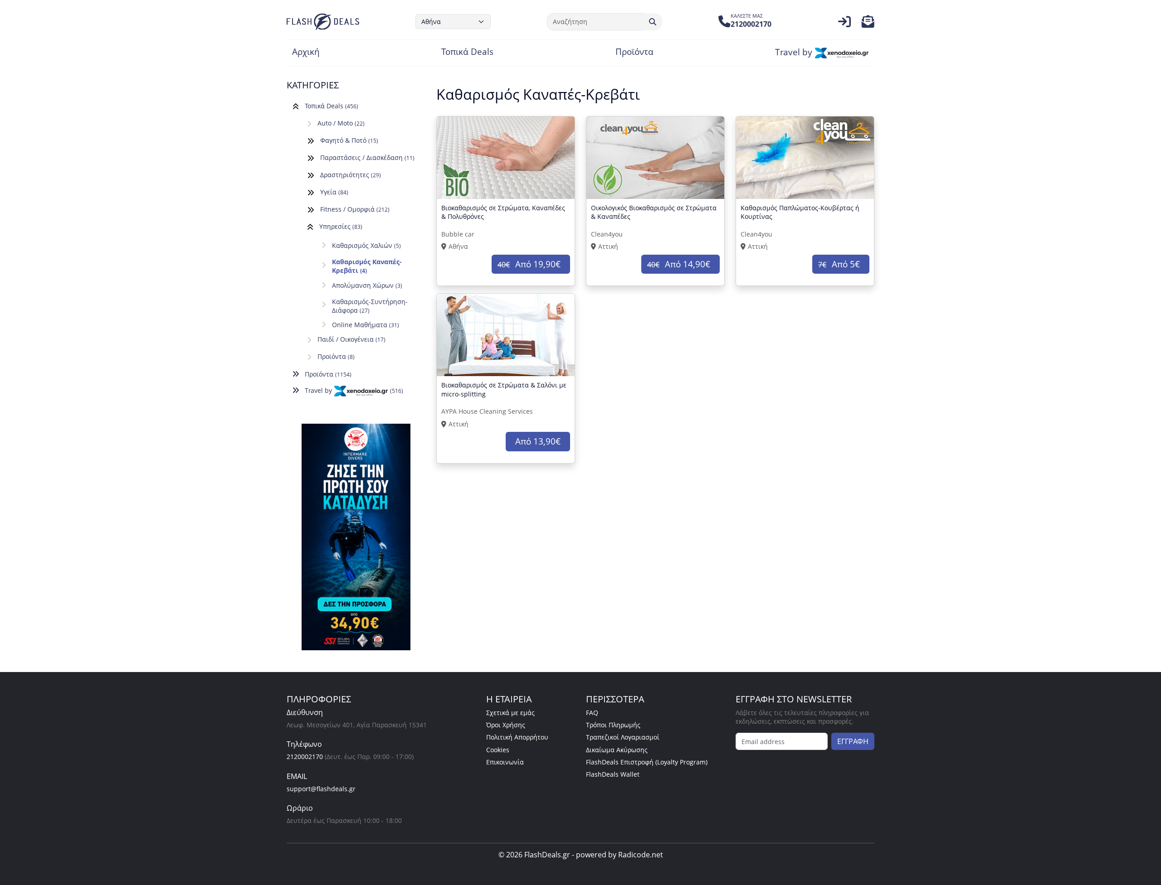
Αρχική (306, 52)
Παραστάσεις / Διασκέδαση (367, 157)
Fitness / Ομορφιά (355, 209)
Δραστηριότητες (350, 174)
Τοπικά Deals (467, 52)
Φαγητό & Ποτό (349, 140)
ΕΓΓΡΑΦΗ (852, 741)
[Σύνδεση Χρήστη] (844, 23)
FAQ (592, 712)
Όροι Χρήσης (505, 725)
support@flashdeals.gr (321, 788)
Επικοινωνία (505, 762)
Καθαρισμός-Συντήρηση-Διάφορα (370, 305)
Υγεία (334, 192)
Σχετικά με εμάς (510, 712)
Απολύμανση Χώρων (367, 285)
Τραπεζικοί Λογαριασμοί (622, 737)
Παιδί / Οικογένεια (351, 339)
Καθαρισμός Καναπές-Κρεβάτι (367, 266)
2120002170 (305, 756)
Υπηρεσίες (340, 226)
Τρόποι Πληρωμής (613, 725)
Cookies (497, 749)
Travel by (795, 52)
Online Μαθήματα (365, 324)
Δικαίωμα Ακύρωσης (617, 749)
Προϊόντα (634, 52)
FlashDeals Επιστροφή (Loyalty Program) (646, 762)
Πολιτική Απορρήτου (517, 737)
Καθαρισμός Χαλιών (366, 245)
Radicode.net (640, 855)
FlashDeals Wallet (612, 774)
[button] (868, 23)
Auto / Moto (341, 123)
